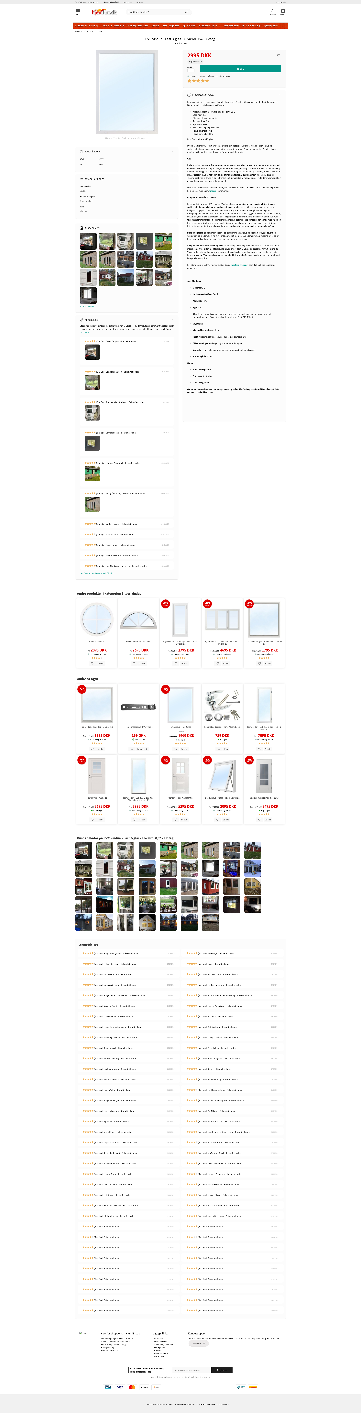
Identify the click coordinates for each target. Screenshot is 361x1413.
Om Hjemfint (160, 1347)
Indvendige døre (171, 26)
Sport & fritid (189, 26)
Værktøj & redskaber (138, 26)
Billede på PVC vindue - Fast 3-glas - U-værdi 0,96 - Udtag (125, 138)
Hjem (77, 31)
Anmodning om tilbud (163, 1344)
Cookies (157, 1350)
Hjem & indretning (251, 26)
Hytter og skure (271, 26)
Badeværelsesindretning (87, 26)
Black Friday (159, 1356)
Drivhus (155, 26)
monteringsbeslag (239, 265)
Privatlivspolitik (161, 1353)
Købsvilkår (158, 1338)
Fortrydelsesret (161, 1341)
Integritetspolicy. (202, 1377)
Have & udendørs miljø (113, 26)
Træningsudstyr (230, 26)
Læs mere (84, 332)
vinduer (212, 191)
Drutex (83, 191)
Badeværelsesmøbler (209, 26)
